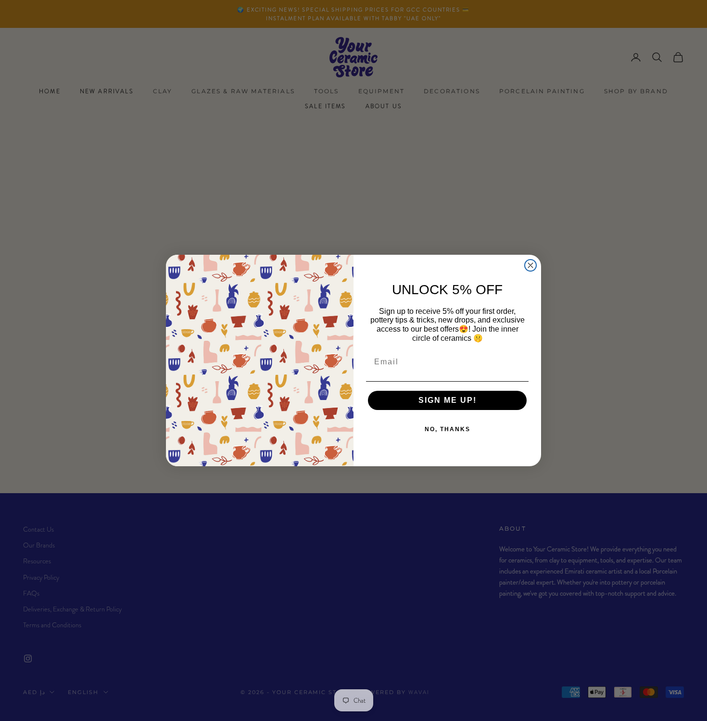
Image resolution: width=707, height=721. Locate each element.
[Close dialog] (530, 265)
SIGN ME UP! (447, 400)
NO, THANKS (447, 429)
